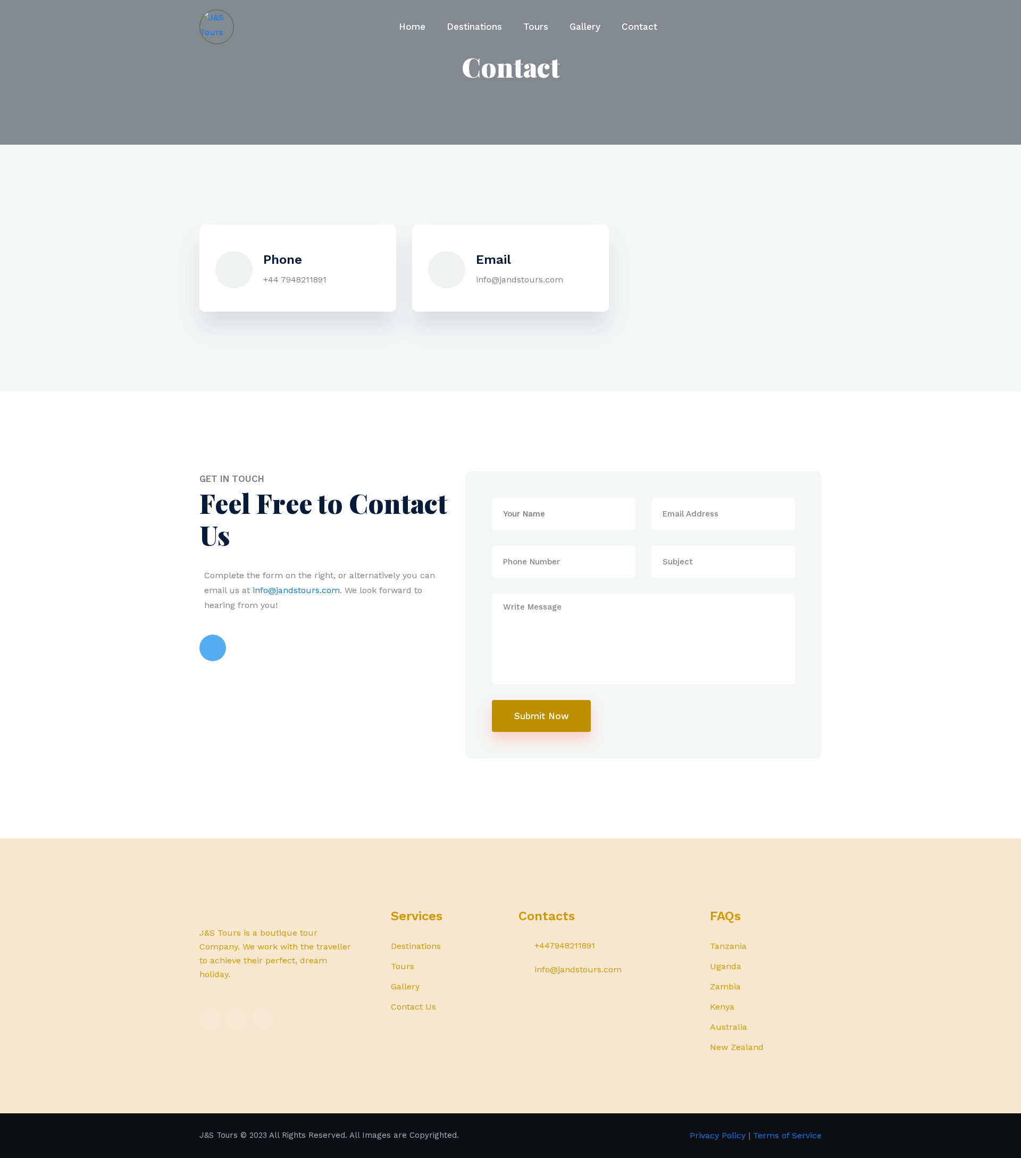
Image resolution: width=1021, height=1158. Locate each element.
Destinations (474, 26)
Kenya (722, 1007)
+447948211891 (564, 945)
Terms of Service (787, 1135)
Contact (639, 26)
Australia (728, 1027)
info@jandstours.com (519, 279)
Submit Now (541, 716)
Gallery (585, 26)
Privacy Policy (718, 1135)
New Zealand (737, 1047)
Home (412, 26)
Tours (535, 26)
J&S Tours (218, 1135)
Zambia (725, 986)
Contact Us (413, 1007)
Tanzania (728, 946)
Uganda (725, 966)
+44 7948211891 (295, 279)
